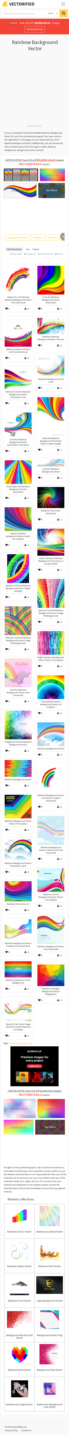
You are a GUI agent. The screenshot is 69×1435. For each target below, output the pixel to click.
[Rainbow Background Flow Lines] (50, 366)
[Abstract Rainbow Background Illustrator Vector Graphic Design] (50, 416)
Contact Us (26, 1430)
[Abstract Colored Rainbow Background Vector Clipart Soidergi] (18, 568)
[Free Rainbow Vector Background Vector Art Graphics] (50, 687)
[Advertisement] (34, 89)
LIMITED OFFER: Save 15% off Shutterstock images (34, 1090)
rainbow (37, 237)
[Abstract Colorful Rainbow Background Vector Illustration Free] (18, 378)
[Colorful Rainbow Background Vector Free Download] (18, 672)
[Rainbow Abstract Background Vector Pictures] (50, 326)
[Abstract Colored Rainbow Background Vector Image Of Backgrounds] (50, 593)
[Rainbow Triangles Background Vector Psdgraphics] (50, 975)
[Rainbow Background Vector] (50, 734)
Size (28, 249)
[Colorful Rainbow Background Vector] (50, 462)
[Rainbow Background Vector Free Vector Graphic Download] (50, 778)
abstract (51, 237)
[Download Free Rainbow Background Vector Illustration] (18, 472)
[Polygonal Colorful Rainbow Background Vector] (18, 725)
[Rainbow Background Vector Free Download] (50, 929)
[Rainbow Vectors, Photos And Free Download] (18, 332)
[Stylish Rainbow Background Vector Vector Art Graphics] (18, 519)
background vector (17, 237)
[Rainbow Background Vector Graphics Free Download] (18, 930)
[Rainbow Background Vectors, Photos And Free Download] (50, 830)
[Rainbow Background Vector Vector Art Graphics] (18, 806)
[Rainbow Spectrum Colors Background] (18, 969)
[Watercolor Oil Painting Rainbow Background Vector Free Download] (18, 280)
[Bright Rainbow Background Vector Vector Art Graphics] (50, 643)
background (25, 1043)
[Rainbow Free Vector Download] (50, 497)
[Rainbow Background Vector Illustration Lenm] (18, 850)
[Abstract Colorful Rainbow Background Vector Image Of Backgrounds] (18, 620)
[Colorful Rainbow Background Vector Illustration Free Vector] (18, 424)
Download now (34, 29)
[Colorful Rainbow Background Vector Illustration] (50, 280)
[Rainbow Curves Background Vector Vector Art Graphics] (50, 880)
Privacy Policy (11, 1430)
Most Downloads (14, 249)
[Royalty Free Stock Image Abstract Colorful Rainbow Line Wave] (18, 1010)
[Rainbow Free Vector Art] (18, 891)
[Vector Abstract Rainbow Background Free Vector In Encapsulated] (50, 542)
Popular (36, 249)
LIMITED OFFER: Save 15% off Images (34, 160)
